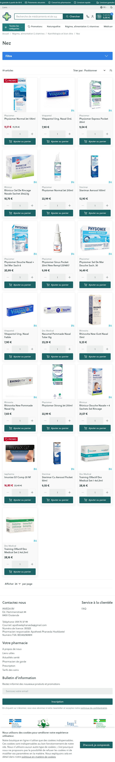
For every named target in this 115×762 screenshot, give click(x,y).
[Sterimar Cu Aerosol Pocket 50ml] (57, 453)
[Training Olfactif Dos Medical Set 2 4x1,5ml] (20, 525)
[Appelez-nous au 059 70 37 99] (87, 16)
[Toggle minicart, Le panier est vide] (99, 16)
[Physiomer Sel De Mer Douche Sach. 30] (95, 238)
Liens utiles (8, 653)
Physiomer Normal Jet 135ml (19, 118)
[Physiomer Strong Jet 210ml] (57, 381)
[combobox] (38, 16)
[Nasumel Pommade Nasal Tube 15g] (57, 310)
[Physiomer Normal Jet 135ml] (20, 94)
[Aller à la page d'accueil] (6, 16)
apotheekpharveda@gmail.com (29, 625)
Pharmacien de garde (14, 661)
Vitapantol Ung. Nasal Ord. (57, 118)
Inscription (57, 701)
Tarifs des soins (10, 670)
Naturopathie (53, 26)
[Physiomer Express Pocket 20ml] (95, 94)
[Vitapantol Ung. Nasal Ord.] (57, 94)
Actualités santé (10, 657)
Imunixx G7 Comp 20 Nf (17, 477)
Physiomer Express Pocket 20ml (93, 120)
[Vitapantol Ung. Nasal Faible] (20, 310)
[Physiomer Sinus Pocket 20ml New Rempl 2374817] (57, 238)
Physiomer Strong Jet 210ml (57, 405)
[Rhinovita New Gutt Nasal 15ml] (95, 310)
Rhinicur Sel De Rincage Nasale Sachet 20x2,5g (17, 192)
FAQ (84, 608)
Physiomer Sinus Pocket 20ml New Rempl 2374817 (55, 263)
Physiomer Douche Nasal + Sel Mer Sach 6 (19, 263)
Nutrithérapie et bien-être (60, 33)
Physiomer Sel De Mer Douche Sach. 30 (91, 263)
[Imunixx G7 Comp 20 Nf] (20, 453)
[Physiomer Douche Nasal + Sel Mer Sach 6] (20, 238)
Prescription (8, 665)
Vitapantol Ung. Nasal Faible (16, 335)
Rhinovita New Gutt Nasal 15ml (93, 335)
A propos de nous (12, 649)
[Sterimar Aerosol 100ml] (95, 166)
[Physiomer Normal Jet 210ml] (57, 166)
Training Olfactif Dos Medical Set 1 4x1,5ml (91, 478)
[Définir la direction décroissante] (111, 70)
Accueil (5, 33)
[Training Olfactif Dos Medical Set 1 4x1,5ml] (95, 453)
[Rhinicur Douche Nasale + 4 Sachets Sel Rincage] (95, 381)
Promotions (36, 26)
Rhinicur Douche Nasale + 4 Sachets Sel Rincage (94, 407)
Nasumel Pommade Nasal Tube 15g (56, 335)
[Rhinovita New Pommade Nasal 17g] (20, 381)
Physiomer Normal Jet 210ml (57, 190)
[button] (57, 56)
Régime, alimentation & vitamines (82, 26)
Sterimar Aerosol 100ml (92, 190)
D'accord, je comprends (96, 745)
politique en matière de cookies (39, 756)
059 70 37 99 (21, 621)
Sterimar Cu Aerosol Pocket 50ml (57, 478)
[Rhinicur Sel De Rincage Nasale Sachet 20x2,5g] (20, 166)
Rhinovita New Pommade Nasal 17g (18, 407)
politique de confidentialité (94, 708)
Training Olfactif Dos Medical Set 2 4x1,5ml (16, 550)
